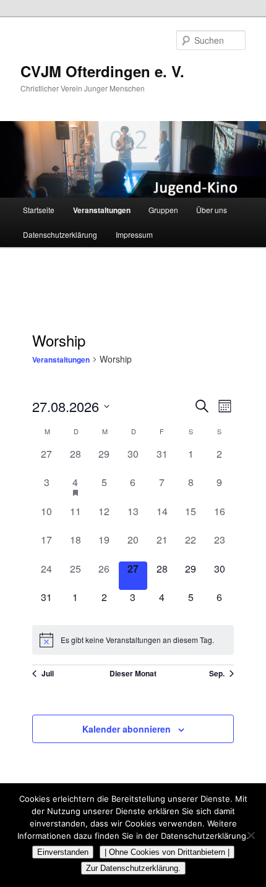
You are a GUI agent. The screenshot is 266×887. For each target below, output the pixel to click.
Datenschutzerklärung (60, 234)
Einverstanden (62, 852)
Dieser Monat (133, 673)
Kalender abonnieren (126, 729)
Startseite (38, 209)
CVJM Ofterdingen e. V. (102, 71)
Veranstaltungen (102, 210)
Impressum (134, 234)
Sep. (217, 673)
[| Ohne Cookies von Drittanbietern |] (250, 835)
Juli (47, 673)
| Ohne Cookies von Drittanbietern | (167, 852)
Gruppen (163, 209)
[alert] (133, 640)
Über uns (211, 209)
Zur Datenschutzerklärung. (133, 868)
